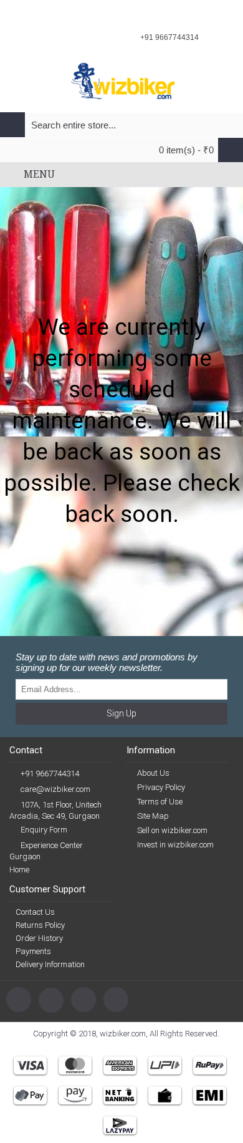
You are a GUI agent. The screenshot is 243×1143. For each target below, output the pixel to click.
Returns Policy (40, 925)
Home (19, 869)
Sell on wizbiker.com (172, 830)
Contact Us (35, 912)
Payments (33, 951)
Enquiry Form (44, 829)
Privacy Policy (161, 787)
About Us (153, 773)
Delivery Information (50, 964)
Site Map (153, 816)
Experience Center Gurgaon (46, 851)
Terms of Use (160, 801)
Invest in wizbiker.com (175, 844)
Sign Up (121, 713)
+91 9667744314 (50, 773)
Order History (39, 938)
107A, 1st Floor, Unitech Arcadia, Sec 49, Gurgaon (55, 810)
